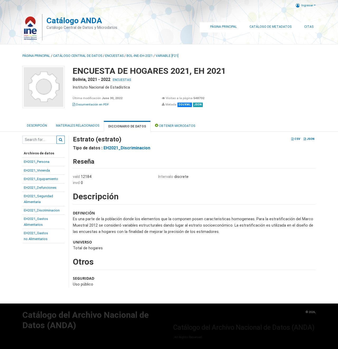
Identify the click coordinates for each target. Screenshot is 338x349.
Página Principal (223, 27)
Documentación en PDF (92, 104)
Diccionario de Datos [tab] (127, 126)
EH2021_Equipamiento (41, 179)
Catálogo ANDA (74, 20)
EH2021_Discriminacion (42, 210)
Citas (308, 27)
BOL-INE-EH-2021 (139, 56)
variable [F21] (167, 56)
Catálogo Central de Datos (77, 56)
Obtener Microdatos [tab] (176, 126)
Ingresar (307, 5)
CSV (297, 139)
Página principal (36, 56)
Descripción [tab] (37, 125)
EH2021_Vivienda (37, 170)
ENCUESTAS (114, 56)
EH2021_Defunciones (40, 188)
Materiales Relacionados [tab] (77, 125)
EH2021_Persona (36, 162)
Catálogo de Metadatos (271, 27)
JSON (310, 139)
